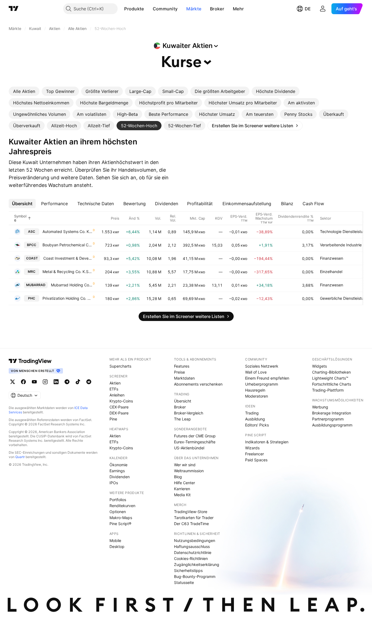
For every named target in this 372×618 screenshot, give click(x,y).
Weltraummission (189, 470)
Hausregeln (255, 390)
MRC (31, 271)
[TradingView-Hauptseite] (30, 361)
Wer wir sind (185, 464)
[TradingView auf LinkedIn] (56, 382)
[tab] (24, 91)
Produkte (134, 8)
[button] (148, 8)
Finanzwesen (331, 258)
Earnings (117, 470)
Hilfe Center (184, 482)
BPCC (31, 245)
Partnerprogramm (328, 419)
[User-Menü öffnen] (322, 8)
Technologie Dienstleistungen (346, 231)
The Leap (182, 419)
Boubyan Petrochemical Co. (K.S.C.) (67, 245)
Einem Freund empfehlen (267, 378)
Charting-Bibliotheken (331, 372)
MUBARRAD (35, 285)
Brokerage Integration (331, 413)
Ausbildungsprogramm (332, 425)
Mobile (115, 540)
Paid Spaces (256, 460)
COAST (32, 258)
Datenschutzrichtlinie (192, 552)
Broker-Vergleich (188, 413)
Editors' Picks (257, 425)
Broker (217, 8)
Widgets (319, 366)
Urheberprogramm (261, 384)
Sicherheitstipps (188, 570)
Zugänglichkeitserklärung (196, 564)
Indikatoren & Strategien (266, 442)
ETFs (113, 389)
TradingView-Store (190, 511)
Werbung (320, 407)
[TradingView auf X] (12, 382)
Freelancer (254, 454)
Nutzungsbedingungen (194, 540)
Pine (113, 419)
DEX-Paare (119, 413)
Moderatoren (256, 396)
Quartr (20, 457)
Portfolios (117, 499)
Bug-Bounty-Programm (194, 576)
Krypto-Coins (121, 401)
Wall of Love (256, 372)
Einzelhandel (331, 271)
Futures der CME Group (195, 436)
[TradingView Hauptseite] (14, 9)
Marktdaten (184, 378)
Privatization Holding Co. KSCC (67, 298)
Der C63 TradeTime (191, 523)
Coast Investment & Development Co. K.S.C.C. (67, 258)
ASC (31, 231)
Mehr (238, 8)
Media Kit (182, 494)
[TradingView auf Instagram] (45, 382)
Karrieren (182, 488)
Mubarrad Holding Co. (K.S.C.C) (71, 285)
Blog (178, 476)
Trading (252, 413)
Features (181, 366)
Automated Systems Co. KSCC (67, 231)
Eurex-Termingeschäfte (194, 442)
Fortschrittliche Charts (331, 384)
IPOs (113, 482)
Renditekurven (122, 505)
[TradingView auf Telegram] (67, 382)
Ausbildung (255, 419)
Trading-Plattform (328, 390)
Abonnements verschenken (198, 384)
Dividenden (119, 476)
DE (308, 8)
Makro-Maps (120, 517)
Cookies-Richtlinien (191, 558)
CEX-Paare (119, 407)
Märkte (193, 8)
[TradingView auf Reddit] (89, 382)
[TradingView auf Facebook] (23, 382)
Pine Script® (120, 523)
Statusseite (184, 582)
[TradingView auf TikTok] (78, 382)
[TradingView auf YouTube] (34, 382)
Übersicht (182, 401)
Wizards (252, 448)
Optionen (117, 511)
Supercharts (120, 366)
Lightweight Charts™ (330, 378)
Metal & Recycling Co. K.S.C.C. (67, 271)
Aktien (115, 383)
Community (165, 8)
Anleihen (116, 395)
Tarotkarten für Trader (194, 517)
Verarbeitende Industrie (341, 245)
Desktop (116, 546)
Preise (179, 372)
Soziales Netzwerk (261, 366)
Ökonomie (118, 464)
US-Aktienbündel (189, 448)
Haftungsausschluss (192, 546)
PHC (31, 298)
